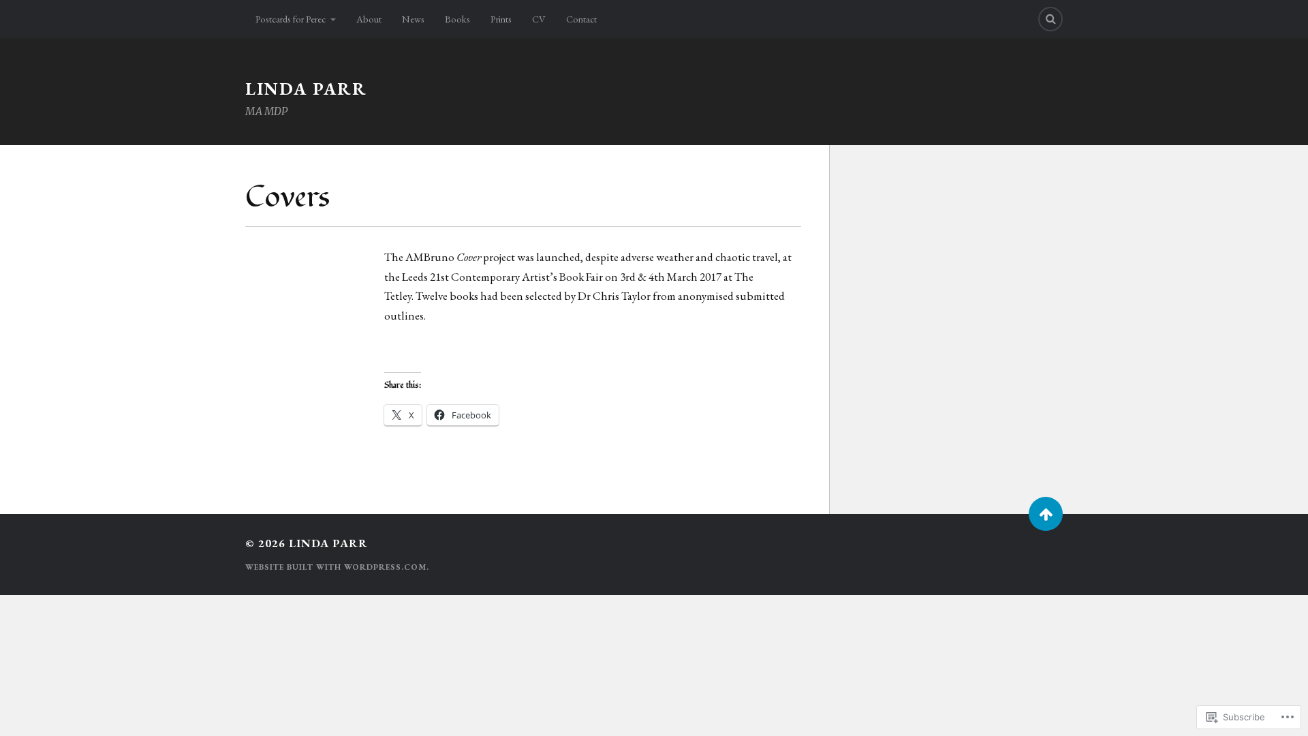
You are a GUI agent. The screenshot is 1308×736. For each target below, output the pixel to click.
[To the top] (1046, 514)
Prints (501, 18)
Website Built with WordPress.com (335, 567)
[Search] (1050, 19)
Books (457, 18)
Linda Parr (306, 88)
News (413, 18)
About (369, 18)
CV (539, 18)
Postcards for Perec (290, 18)
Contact (581, 18)
